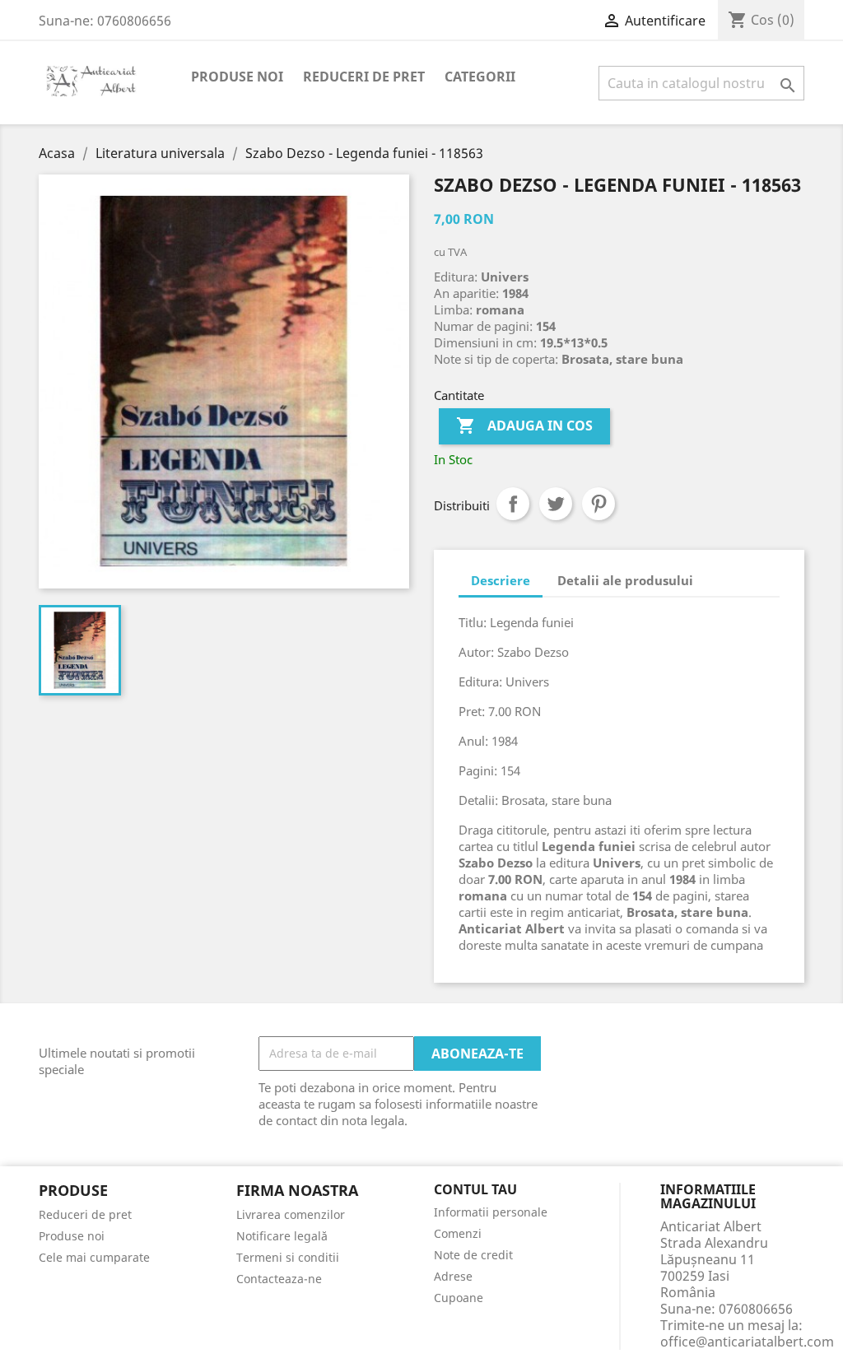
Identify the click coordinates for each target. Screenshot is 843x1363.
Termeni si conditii (287, 1257)
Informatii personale (490, 1212)
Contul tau (475, 1190)
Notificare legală (282, 1236)
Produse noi (237, 76)
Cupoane (458, 1297)
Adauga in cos (524, 425)
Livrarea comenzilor (290, 1214)
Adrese (453, 1276)
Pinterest (598, 503)
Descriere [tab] (500, 580)
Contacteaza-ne (279, 1278)
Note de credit (473, 1255)
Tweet (555, 503)
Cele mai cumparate (94, 1257)
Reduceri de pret (364, 76)
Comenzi (458, 1233)
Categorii (480, 76)
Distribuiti (512, 503)
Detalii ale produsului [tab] (625, 580)
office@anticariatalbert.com (747, 1341)
